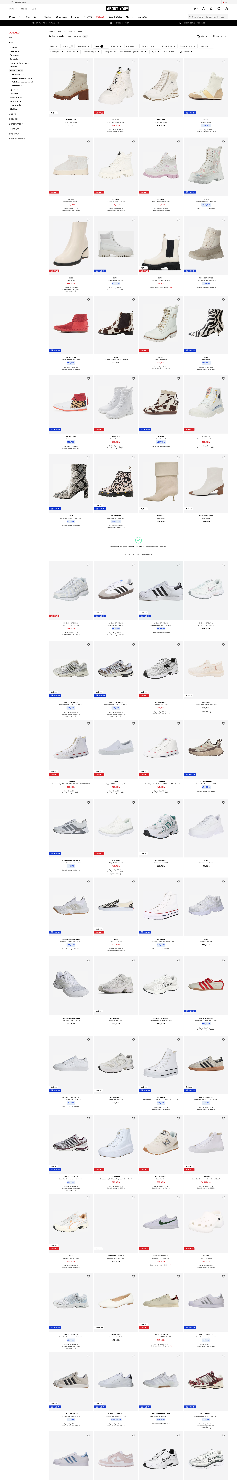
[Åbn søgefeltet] (189, 17)
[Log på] (203, 8)
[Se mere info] (71, 129)
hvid (80, 31)
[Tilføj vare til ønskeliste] (88, 62)
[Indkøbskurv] (226, 8)
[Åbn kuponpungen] (196, 8)
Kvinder (12, 9)
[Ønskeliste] (219, 8)
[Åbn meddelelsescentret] (211, 8)
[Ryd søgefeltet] (226, 17)
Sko (59, 31)
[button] (202, 36)
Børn (34, 9)
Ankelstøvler (69, 31)
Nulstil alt (187, 52)
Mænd (24, 9)
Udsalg (65, 46)
